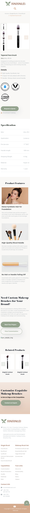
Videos (17, 479)
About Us (18, 469)
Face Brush (22, 13)
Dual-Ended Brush (6, 461)
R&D (2, 479)
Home (6, 13)
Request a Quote (9, 109)
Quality (3, 474)
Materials (3, 477)
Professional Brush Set (22, 448)
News (17, 477)
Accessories (19, 456)
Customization (5, 469)
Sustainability (19, 471)
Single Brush (13, 13)
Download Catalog (9, 113)
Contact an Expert (11, 403)
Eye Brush (4, 451)
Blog (16, 474)
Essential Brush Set (21, 451)
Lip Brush (3, 454)
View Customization (11, 331)
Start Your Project (10, 324)
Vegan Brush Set (20, 454)
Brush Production (6, 471)
